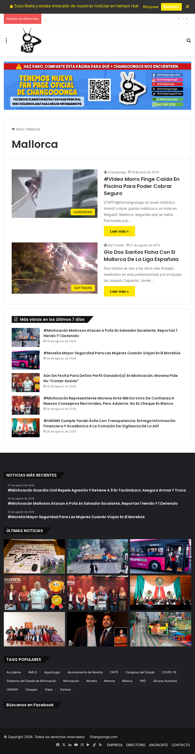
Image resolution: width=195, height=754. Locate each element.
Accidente (14, 672)
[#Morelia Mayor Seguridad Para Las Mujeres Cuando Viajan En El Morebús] (26, 360)
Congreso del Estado (140, 672)
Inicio (19, 129)
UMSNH (12, 689)
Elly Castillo (116, 245)
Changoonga (117, 172)
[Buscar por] (188, 42)
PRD (143, 681)
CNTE (114, 672)
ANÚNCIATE (158, 745)
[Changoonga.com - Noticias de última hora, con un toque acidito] (30, 40)
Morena (109, 681)
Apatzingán (52, 672)
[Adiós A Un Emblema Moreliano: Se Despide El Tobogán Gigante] (160, 629)
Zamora (65, 689)
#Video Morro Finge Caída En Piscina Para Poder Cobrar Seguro (142, 186)
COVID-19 (169, 672)
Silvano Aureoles (165, 681)
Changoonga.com (103, 737)
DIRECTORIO (135, 745)
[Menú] (6, 42)
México (127, 681)
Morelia (91, 681)
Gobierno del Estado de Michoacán (31, 681)
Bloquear (151, 6)
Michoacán (71, 681)
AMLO (32, 672)
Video (49, 689)
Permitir (171, 6)
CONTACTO (181, 745)
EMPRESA (115, 745)
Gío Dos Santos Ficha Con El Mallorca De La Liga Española (141, 256)
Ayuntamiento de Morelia (85, 672)
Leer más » (119, 231)
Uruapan (31, 689)
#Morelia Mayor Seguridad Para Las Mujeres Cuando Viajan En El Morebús (112, 353)
